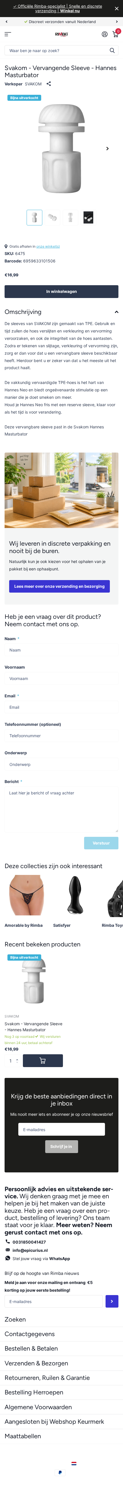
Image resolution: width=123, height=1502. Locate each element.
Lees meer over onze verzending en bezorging (59, 586)
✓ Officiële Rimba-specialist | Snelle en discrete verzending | (57, 8)
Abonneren (112, 1301)
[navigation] (6, 21)
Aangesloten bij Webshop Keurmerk (54, 1421)
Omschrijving (23, 312)
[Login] (105, 34)
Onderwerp (16, 752)
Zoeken (112, 50)
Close (116, 8)
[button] (18, 1056)
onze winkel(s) (48, 246)
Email (12, 695)
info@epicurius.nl (30, 1250)
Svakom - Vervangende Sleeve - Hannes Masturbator (33, 1026)
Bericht (13, 781)
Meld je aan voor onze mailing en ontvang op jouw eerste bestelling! (49, 1286)
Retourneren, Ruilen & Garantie (47, 1378)
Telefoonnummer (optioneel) (33, 724)
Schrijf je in (61, 1146)
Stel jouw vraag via (41, 1258)
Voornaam (15, 667)
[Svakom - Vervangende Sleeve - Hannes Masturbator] (34, 981)
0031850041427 (29, 1242)
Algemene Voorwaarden (38, 1407)
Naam (12, 638)
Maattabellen (23, 1436)
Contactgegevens (30, 1334)
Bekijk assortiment (8, 34)
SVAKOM (33, 83)
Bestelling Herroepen (34, 1392)
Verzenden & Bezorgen (36, 1363)
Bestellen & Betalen (31, 1348)
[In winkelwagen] (43, 1060)
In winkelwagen (61, 291)
